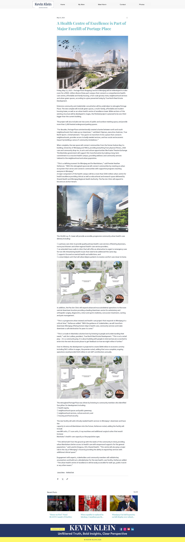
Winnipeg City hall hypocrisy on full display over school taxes (123, 515)
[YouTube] (128, 529)
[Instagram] (124, 529)
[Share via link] (67, 479)
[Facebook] (121, 529)
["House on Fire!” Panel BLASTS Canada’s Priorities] (61, 503)
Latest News (61, 472)
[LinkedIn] (132, 529)
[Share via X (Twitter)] (62, 479)
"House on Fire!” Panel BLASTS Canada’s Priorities (61, 515)
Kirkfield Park (70, 472)
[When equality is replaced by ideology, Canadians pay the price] (93, 503)
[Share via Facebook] (58, 479)
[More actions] (127, 17)
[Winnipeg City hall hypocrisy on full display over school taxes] (124, 503)
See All (136, 492)
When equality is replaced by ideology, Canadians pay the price (92, 515)
